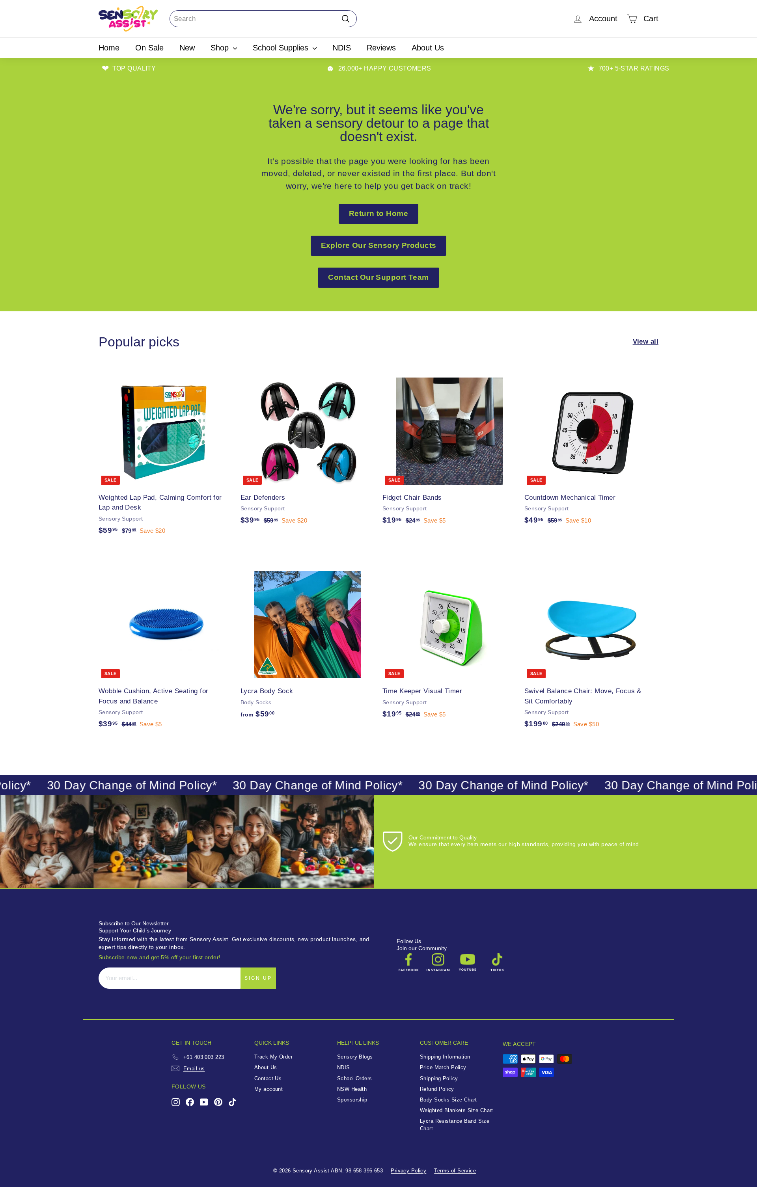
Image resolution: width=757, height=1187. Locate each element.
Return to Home (378, 213)
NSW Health (352, 1089)
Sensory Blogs (355, 1057)
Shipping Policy (439, 1078)
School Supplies (282, 47)
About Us (428, 47)
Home (109, 47)
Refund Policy (437, 1089)
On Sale (149, 47)
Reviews (381, 47)
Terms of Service (455, 1171)
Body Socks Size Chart (448, 1100)
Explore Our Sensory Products (378, 245)
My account (268, 1089)
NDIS (341, 47)
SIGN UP (258, 978)
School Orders (354, 1078)
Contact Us (268, 1078)
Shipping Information (445, 1057)
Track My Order (273, 1057)
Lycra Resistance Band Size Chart (454, 1124)
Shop (221, 47)
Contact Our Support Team (378, 277)
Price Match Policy (443, 1067)
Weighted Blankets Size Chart (456, 1110)
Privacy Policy (408, 1171)
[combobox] (263, 19)
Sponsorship (352, 1100)
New (187, 47)
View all (645, 341)
